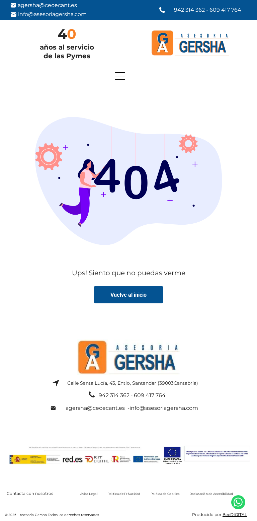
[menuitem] (88, 494)
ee (228, 514)
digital (238, 514)
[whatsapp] (238, 503)
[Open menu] (120, 76)
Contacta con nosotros (30, 493)
